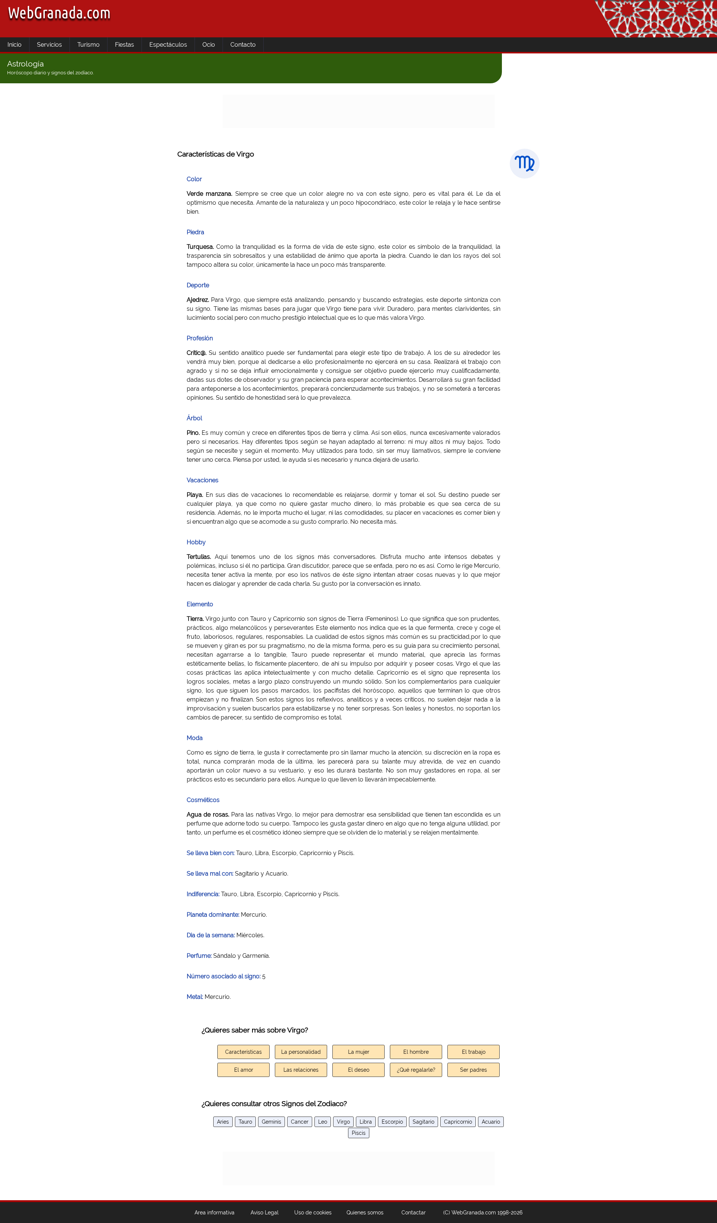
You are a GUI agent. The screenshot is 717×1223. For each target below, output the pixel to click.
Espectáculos (168, 44)
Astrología (25, 63)
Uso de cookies (313, 1213)
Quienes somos (365, 1213)
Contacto (243, 44)
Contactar (413, 1213)
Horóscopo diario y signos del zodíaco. (50, 72)
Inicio (14, 44)
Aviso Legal (265, 1213)
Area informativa (215, 1213)
